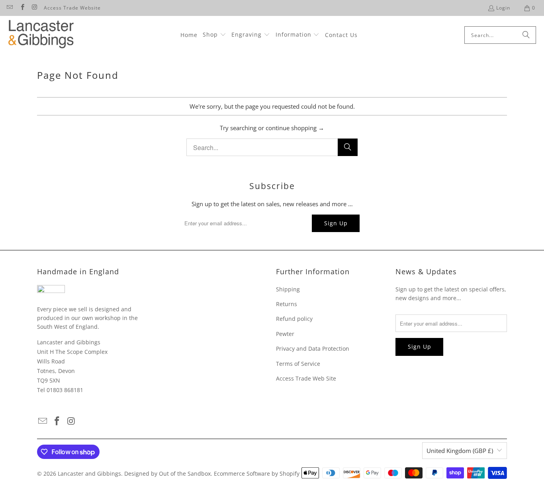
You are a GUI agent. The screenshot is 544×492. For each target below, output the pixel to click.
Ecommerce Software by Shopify (256, 473)
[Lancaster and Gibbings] (41, 35)
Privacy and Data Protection (312, 348)
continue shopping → (295, 128)
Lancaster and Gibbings (89, 473)
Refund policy (294, 318)
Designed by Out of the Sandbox (167, 473)
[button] (214, 35)
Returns (286, 304)
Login (503, 7)
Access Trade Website (72, 7)
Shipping (288, 289)
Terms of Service (298, 363)
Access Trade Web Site (306, 378)
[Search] (526, 35)
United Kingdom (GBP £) (460, 451)
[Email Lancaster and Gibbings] (9, 7)
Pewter (285, 334)
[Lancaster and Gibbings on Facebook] (21, 7)
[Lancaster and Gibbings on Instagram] (34, 7)
